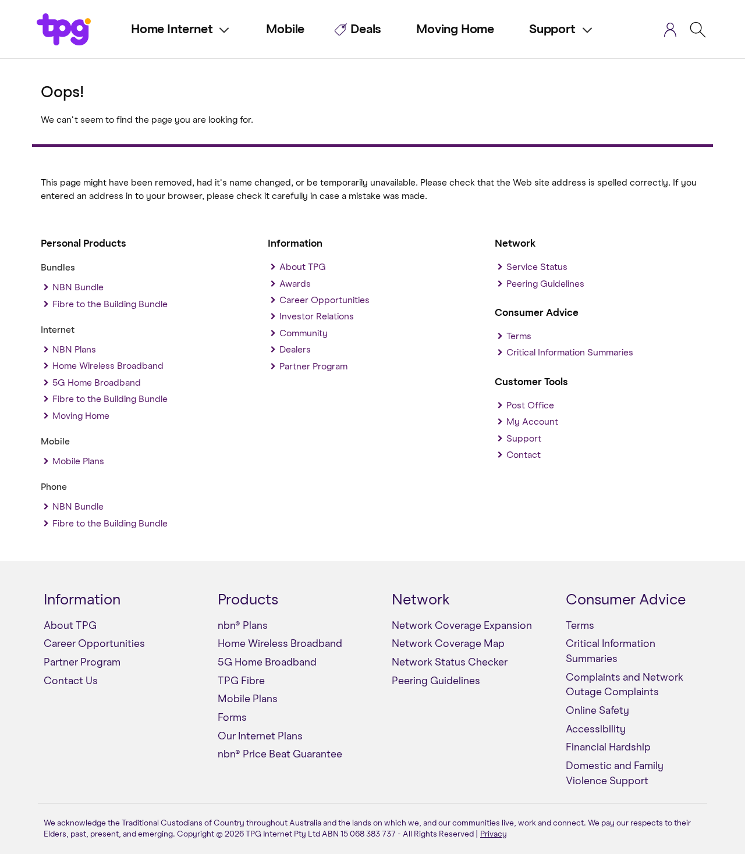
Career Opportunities (324, 300)
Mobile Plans (78, 461)
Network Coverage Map (448, 644)
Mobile (285, 29)
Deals (365, 29)
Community (303, 333)
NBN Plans (74, 349)
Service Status (536, 267)
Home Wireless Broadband (108, 366)
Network (421, 600)
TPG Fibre (241, 681)
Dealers (295, 349)
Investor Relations (316, 316)
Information (82, 600)
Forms (232, 718)
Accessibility (596, 729)
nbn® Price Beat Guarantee (280, 754)
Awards (295, 284)
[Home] (74, 25)
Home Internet (171, 29)
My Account (532, 421)
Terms (518, 336)
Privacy (493, 834)
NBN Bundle (78, 287)
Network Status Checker (450, 662)
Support (552, 29)
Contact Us (71, 681)
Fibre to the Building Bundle (110, 304)
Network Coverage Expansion (462, 626)
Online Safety (597, 711)
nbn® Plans (243, 626)
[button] (670, 31)
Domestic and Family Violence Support (615, 774)
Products (248, 600)
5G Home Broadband (96, 382)
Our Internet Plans (260, 736)
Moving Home (455, 29)
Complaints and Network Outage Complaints (624, 685)
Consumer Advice (626, 600)
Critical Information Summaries (569, 352)
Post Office (530, 405)
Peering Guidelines (545, 284)
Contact (523, 455)
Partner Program (313, 366)
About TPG (302, 267)
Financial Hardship (608, 747)
